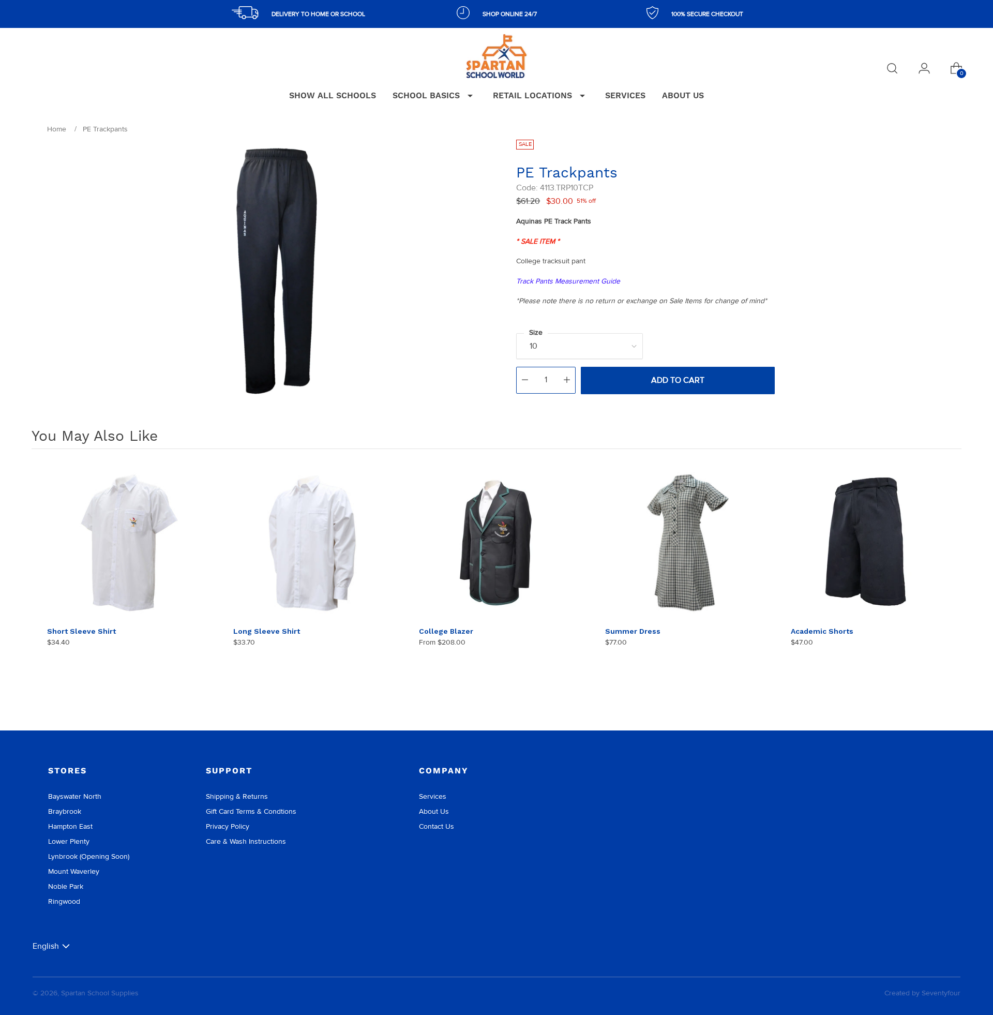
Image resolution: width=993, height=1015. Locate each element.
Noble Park (65, 886)
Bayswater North (74, 796)
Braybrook (64, 811)
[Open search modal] (892, 68)
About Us (434, 811)
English (46, 946)
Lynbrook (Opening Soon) (88, 856)
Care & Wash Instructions (246, 841)
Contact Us (436, 826)
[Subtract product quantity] (525, 380)
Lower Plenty (68, 841)
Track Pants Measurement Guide (568, 281)
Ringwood (64, 901)
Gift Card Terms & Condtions (251, 811)
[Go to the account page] (924, 68)
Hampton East (70, 826)
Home (56, 129)
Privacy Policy (227, 826)
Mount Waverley (73, 871)
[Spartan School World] (496, 56)
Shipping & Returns (237, 796)
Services (432, 796)
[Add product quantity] (567, 380)
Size (536, 332)
